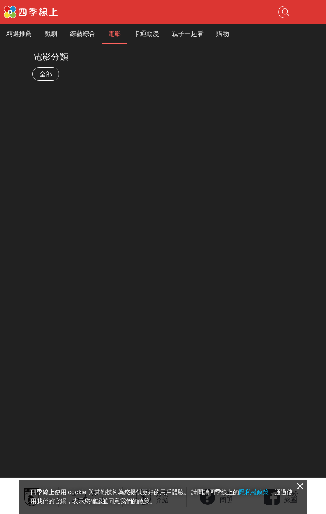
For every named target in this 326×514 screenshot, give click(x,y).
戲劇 (51, 33)
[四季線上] (31, 11)
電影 (114, 33)
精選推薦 (19, 33)
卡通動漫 (146, 33)
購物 (222, 33)
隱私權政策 (254, 492)
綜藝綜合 (82, 33)
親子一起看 (188, 33)
